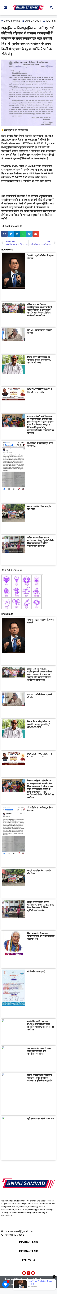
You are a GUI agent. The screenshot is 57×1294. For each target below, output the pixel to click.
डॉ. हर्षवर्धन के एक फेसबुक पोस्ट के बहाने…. (40, 444)
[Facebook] (24, 1273)
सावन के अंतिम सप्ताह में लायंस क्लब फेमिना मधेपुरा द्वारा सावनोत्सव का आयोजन (39, 1051)
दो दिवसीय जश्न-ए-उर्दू (36, 971)
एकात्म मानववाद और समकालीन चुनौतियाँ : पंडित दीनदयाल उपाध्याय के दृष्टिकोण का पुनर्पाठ (39, 1077)
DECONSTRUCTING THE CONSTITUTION (39, 390)
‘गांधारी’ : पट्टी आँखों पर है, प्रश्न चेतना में (40, 257)
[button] (51, 7)
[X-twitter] (28, 1273)
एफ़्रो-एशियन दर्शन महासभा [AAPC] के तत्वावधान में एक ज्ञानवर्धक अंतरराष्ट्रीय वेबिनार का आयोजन (40, 1025)
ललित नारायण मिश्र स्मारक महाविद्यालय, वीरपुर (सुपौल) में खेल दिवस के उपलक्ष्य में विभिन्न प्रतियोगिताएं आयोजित (40, 541)
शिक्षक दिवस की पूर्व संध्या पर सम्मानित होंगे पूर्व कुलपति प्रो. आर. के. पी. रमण (39, 360)
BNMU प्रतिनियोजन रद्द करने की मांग (39, 331)
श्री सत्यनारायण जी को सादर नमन (40, 1118)
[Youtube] (33, 1273)
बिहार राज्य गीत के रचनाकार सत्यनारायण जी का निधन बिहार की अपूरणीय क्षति (41, 936)
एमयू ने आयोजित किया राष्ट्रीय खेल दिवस (39, 508)
